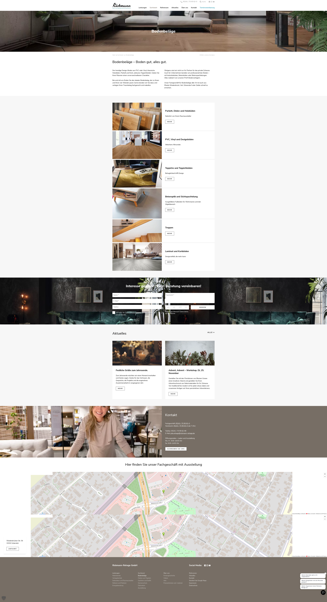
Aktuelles (175, 8)
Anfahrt (13, 549)
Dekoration (141, 585)
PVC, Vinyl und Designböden (179, 139)
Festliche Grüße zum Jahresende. (132, 370)
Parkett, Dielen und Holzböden (180, 110)
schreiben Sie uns (176, 449)
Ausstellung (142, 588)
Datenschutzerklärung (133, 313)
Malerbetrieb (116, 576)
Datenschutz (193, 585)
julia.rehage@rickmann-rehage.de (182, 433)
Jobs (165, 581)
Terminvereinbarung (207, 8)
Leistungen (143, 8)
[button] (3, 598)
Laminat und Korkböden (177, 251)
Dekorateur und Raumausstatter (122, 581)
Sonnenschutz (142, 583)
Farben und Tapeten (144, 578)
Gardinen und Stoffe (144, 581)
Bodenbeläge (142, 576)
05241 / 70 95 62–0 (190, 2)
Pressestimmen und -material (173, 583)
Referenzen (164, 8)
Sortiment (153, 8)
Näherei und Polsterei (119, 583)
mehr (169, 122)
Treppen (169, 227)
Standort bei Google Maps (197, 581)
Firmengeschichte (169, 576)
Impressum (192, 583)
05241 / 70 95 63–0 (181, 426)
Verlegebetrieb (117, 578)
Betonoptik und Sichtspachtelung (181, 196)
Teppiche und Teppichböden (179, 168)
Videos (166, 578)
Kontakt (194, 8)
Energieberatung (117, 585)
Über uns (184, 8)
